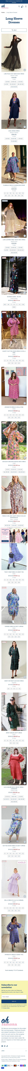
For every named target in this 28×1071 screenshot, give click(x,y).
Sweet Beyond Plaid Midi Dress (14, 681)
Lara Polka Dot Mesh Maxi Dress (14, 73)
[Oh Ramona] (4, 6)
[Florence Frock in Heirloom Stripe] (14, 164)
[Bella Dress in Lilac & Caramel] (14, 879)
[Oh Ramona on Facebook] (2, 1046)
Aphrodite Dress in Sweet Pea (14, 954)
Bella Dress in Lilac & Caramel (14, 900)
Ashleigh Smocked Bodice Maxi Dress (14, 461)
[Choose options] (25, 70)
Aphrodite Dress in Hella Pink (14, 407)
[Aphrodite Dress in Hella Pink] (14, 386)
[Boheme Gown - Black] (14, 275)
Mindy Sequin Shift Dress (14, 732)
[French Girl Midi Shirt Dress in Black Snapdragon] (14, 495)
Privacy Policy (6, 1008)
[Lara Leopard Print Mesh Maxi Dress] (14, 218)
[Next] (25, 2)
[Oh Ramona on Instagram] (5, 1046)
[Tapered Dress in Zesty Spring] (14, 605)
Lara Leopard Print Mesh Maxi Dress (14, 239)
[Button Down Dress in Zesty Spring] (14, 824)
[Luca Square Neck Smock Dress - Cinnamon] (14, 766)
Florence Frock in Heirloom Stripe (14, 185)
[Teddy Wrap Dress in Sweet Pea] (14, 551)
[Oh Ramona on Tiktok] (7, 1046)
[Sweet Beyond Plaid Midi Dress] (14, 660)
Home (3, 12)
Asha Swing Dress (14, 130)
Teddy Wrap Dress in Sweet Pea (14, 572)
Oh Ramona (13, 1056)
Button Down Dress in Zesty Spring (14, 845)
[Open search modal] (19, 6)
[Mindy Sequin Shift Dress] (14, 712)
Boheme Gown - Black (14, 296)
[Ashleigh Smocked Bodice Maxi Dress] (14, 440)
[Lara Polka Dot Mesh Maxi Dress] (14, 53)
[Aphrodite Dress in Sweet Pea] (14, 933)
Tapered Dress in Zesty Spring (14, 626)
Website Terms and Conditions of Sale (11, 1061)
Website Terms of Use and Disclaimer (17, 1059)
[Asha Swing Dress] (14, 110)
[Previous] (2, 2)
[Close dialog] (26, 528)
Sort (15, 30)
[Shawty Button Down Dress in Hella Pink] (14, 330)
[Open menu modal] (25, 6)
